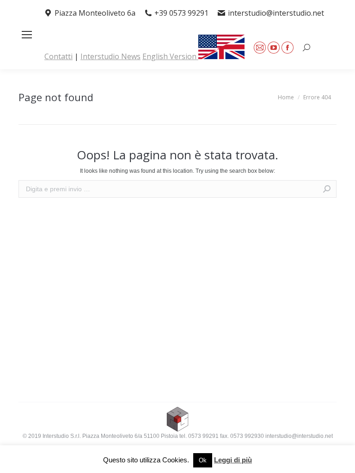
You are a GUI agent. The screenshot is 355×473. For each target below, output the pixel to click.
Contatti (58, 56)
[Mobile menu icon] (26, 34)
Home (286, 97)
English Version (170, 56)
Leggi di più (233, 460)
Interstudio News (110, 56)
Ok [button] (203, 460)
